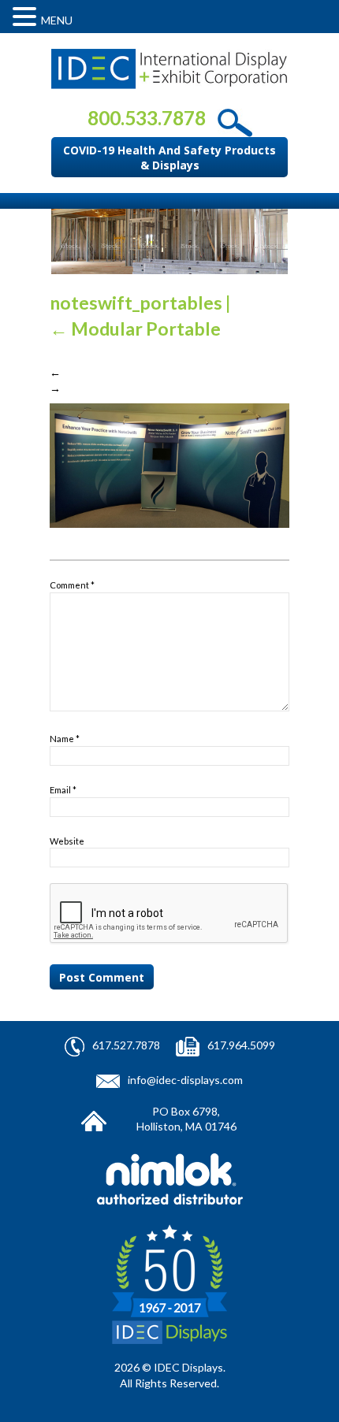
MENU (57, 20)
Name (65, 738)
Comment (72, 585)
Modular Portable (135, 328)
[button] (27, 17)
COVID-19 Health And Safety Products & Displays (169, 158)
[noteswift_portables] (169, 464)
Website (67, 841)
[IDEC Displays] (169, 69)
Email (63, 790)
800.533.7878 (147, 117)
